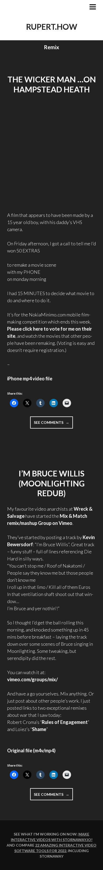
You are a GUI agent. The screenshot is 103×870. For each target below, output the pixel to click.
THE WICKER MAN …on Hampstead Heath (51, 84)
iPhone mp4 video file (29, 378)
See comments (53, 424)
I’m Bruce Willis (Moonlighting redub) (51, 483)
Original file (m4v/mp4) (31, 750)
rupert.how (51, 26)
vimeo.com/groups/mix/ (32, 679)
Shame (39, 729)
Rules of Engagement (65, 722)
